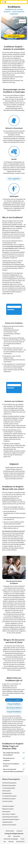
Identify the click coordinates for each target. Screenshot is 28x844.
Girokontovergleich (7, 801)
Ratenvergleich (6, 811)
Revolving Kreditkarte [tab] (14, 708)
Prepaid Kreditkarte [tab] (14, 712)
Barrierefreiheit (20, 841)
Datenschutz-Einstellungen (11, 839)
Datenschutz (16, 836)
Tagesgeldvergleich (7, 822)
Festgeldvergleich (7, 793)
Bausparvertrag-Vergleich (9, 824)
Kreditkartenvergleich (8, 806)
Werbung (11, 841)
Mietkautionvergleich (8, 809)
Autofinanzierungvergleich (9, 783)
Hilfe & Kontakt (10, 831)
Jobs (5, 841)
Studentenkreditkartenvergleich (10, 819)
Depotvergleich (6, 790)
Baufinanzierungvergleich (9, 785)
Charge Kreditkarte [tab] (14, 704)
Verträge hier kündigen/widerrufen (14, 833)
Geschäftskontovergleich (9, 798)
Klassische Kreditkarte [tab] (14, 700)
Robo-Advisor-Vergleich (8, 814)
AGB (9, 836)
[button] (3, 2)
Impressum (19, 831)
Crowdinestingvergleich (8, 788)
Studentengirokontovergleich (10, 817)
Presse (22, 839)
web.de (5, 2)
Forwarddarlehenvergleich (9, 796)
